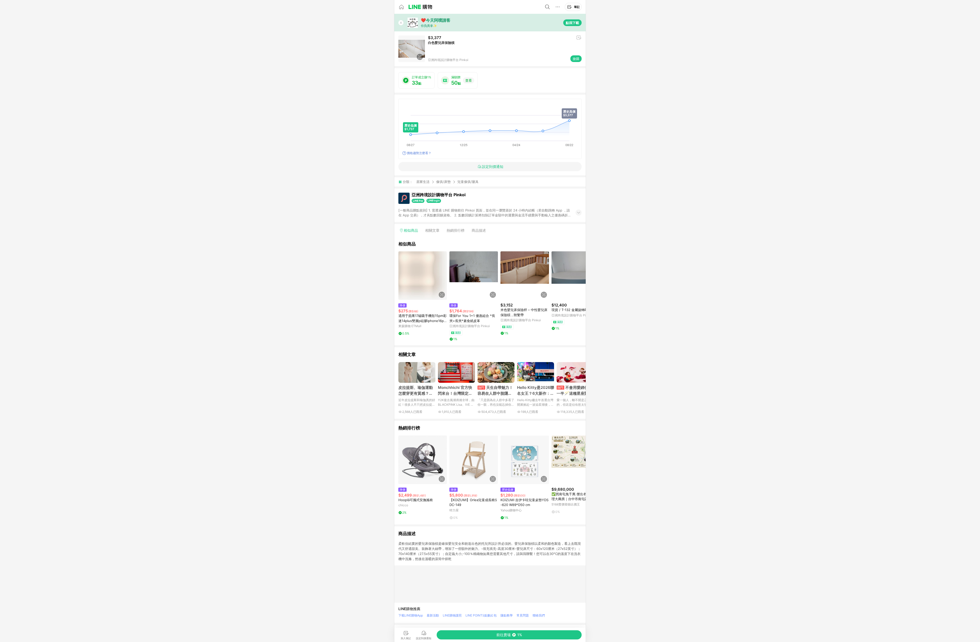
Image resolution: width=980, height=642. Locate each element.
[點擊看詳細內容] (422, 275)
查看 (468, 80)
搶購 (576, 59)
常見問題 (523, 615)
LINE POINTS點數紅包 (481, 615)
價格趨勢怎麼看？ (419, 153)
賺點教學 (506, 615)
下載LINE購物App (410, 615)
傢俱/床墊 (443, 182)
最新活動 (433, 615)
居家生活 (423, 182)
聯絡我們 (539, 615)
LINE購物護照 (452, 615)
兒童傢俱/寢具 (468, 182)
